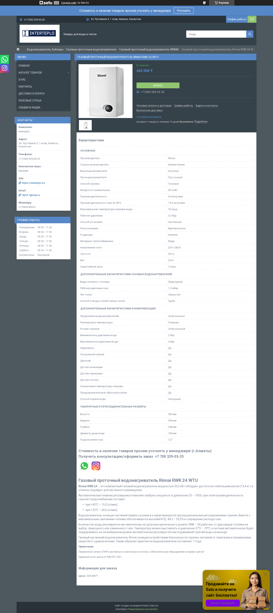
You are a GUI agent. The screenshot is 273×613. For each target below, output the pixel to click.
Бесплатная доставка (149, 110)
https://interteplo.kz (33, 182)
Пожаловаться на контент (142, 609)
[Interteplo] (40, 34)
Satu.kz (154, 605)
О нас (22, 79)
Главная (24, 65)
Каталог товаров (30, 72)
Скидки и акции (29, 107)
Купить (158, 85)
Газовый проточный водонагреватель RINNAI (149, 49)
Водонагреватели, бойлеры (45, 49)
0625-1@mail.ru (31, 195)
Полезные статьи (30, 100)
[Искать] (249, 34)
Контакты (25, 86)
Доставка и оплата (32, 93)
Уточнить (183, 11)
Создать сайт (68, 2)
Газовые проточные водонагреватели (91, 49)
